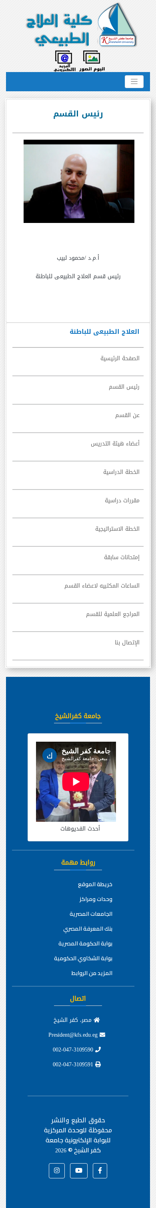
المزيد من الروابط (92, 973)
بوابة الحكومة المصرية (85, 943)
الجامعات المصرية (91, 914)
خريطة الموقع (95, 884)
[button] (100, 1170)
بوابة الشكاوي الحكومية (83, 958)
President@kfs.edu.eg (74, 1034)
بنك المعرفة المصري (87, 928)
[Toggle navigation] (134, 81)
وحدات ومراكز (96, 899)
